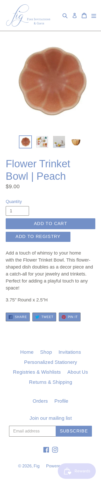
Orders (40, 401)
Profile (61, 401)
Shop (46, 352)
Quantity (14, 201)
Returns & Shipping (50, 382)
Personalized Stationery (50, 362)
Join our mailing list (51, 418)
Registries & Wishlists (37, 372)
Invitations (70, 352)
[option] (25, 142)
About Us (77, 372)
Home (27, 352)
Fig (37, 466)
